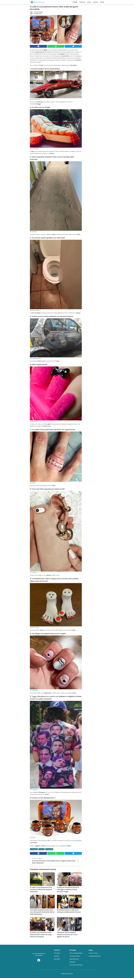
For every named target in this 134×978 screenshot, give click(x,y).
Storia (102, 2)
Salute (89, 2)
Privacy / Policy (93, 953)
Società (95, 2)
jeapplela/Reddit (33, 231)
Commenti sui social (75, 965)
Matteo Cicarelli (39, 12)
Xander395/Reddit (33, 421)
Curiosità (82, 2)
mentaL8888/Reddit (34, 690)
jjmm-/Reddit (32, 837)
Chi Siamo (57, 953)
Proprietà (72, 962)
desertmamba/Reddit (34, 148)
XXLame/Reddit (33, 572)
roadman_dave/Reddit (34, 310)
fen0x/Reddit (32, 482)
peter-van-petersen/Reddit (35, 358)
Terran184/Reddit (33, 789)
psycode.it (57, 959)
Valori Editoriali (74, 959)
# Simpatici (33, 849)
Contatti (56, 956)
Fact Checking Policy (75, 953)
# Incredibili (49, 849)
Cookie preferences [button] (95, 956)
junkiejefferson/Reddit (34, 627)
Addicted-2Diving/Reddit (35, 99)
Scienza (75, 2)
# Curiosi (41, 849)
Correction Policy (74, 956)
